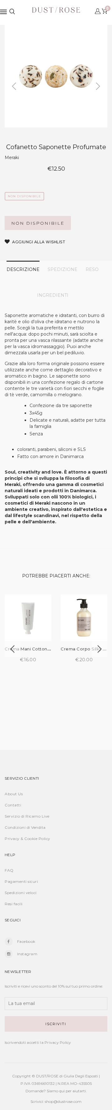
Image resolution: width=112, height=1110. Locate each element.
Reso (92, 269)
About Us (14, 793)
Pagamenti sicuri (21, 881)
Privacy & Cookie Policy (27, 838)
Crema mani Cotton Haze (32, 648)
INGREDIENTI (52, 295)
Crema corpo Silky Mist (86, 648)
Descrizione (23, 269)
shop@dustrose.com (63, 1101)
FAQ (9, 870)
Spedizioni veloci (21, 892)
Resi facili (14, 903)
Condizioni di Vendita (25, 827)
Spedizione (62, 269)
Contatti (13, 805)
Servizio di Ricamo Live (27, 816)
